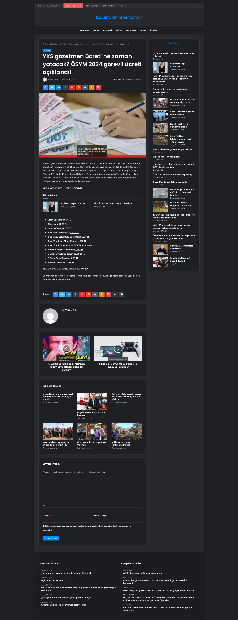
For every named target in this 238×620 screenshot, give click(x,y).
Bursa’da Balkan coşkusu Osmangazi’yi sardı (182, 101)
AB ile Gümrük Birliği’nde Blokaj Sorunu (182, 113)
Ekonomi (107, 30)
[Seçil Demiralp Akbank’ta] (50, 207)
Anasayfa (85, 30)
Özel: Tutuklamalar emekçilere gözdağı (173, 174)
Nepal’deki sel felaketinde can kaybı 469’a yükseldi (181, 139)
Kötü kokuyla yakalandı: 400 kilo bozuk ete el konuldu (182, 192)
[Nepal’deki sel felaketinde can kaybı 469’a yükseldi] (160, 140)
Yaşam (143, 30)
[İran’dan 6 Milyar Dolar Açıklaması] (160, 249)
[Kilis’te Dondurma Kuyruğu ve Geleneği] (92, 431)
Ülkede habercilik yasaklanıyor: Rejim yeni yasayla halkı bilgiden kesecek (174, 237)
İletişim (154, 30)
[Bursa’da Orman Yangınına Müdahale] (160, 206)
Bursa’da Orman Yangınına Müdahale (180, 204)
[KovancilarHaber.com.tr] (119, 17)
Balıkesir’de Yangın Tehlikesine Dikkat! (121, 443)
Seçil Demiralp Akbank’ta (73, 203)
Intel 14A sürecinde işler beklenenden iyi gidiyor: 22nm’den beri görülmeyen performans (122, 6)
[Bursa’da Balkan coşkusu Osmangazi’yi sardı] (160, 103)
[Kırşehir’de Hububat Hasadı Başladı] (92, 401)
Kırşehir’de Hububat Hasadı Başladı (91, 413)
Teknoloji (131, 30)
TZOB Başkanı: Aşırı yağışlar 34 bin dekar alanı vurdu (56, 443)
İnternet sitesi (100, 516)
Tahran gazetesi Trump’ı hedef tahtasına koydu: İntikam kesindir (174, 216)
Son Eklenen (174, 43)
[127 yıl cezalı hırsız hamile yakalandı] (160, 128)
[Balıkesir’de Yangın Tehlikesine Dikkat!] (127, 431)
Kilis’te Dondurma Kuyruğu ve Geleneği (91, 443)
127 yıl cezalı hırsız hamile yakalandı (179, 125)
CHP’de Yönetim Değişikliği (166, 156)
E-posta (47, 516)
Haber (96, 30)
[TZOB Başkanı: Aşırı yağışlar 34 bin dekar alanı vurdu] (58, 431)
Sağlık (119, 30)
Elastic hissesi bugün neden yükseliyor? (114, 203)
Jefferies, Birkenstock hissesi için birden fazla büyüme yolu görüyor (126, 397)
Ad (45, 505)
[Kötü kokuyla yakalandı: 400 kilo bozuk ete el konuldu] (160, 193)
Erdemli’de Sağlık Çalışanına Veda (170, 182)
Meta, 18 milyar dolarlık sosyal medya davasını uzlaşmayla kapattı (58, 397)
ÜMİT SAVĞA (53, 80)
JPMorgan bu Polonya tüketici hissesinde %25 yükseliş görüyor (173, 166)
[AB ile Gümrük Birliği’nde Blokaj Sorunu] (160, 115)
